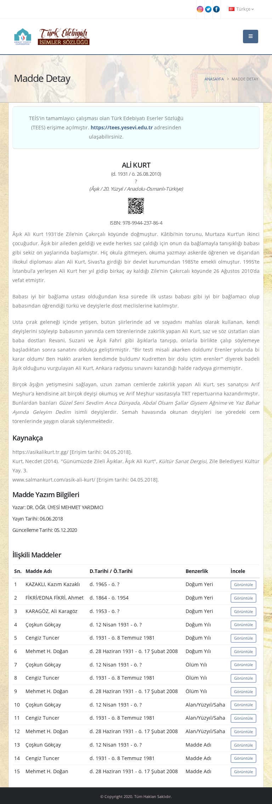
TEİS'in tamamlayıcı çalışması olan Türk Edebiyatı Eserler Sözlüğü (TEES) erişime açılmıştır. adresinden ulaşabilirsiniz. (106, 127)
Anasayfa (214, 78)
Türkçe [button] (243, 9)
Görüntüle (243, 584)
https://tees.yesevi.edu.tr (122, 127)
